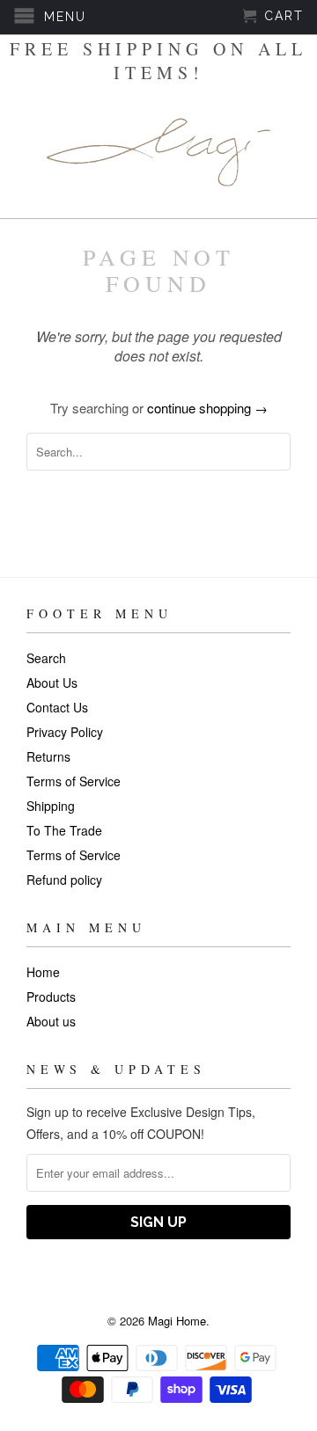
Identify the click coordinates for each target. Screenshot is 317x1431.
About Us (51, 682)
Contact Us (57, 707)
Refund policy (64, 879)
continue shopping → (207, 407)
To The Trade (64, 830)
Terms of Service (73, 781)
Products (51, 996)
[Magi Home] (158, 152)
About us (51, 1021)
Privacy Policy (64, 732)
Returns (48, 756)
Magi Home (177, 1320)
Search (46, 658)
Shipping (50, 805)
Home (43, 972)
